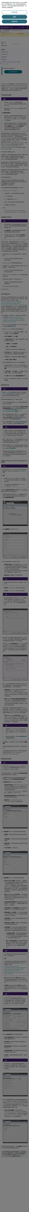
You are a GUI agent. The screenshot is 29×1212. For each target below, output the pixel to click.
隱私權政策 (13, 2)
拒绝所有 (14, 21)
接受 (14, 17)
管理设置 (14, 12)
